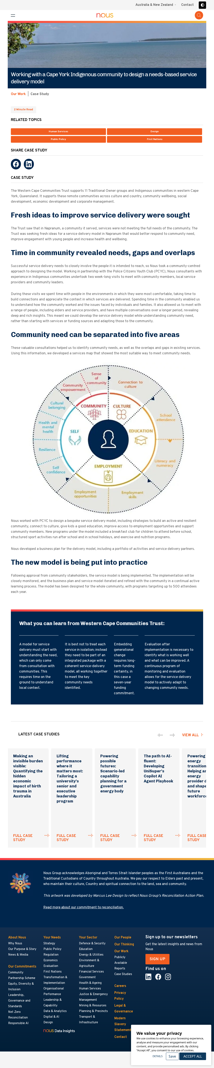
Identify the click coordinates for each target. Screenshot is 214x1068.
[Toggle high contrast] (202, 5)
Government (87, 977)
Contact (187, 5)
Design (154, 131)
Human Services (58, 131)
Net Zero (14, 1012)
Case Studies (123, 974)
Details (158, 1056)
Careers (120, 986)
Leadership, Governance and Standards (19, 1000)
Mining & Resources (93, 1006)
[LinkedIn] (29, 164)
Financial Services (91, 972)
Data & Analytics (55, 1011)
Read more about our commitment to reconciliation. (83, 907)
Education (86, 949)
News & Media (18, 955)
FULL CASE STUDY (23, 838)
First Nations (154, 139)
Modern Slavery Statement (122, 1024)
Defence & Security (92, 944)
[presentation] (160, 735)
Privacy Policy (120, 996)
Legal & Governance (123, 1009)
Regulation (51, 955)
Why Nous (15, 944)
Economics (50, 960)
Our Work (18, 94)
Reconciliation (18, 1018)
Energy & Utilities (91, 955)
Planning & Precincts (93, 1011)
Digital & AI (51, 1017)
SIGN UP (157, 959)
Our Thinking (124, 944)
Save (172, 1056)
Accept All (192, 1056)
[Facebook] (16, 164)
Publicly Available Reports (120, 963)
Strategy (49, 944)
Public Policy (58, 139)
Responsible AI (18, 1023)
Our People (122, 938)
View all (190, 735)
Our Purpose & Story (22, 949)
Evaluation (50, 966)
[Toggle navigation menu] (13, 15)
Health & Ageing (90, 983)
